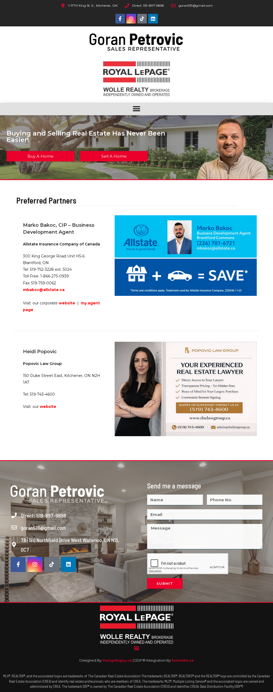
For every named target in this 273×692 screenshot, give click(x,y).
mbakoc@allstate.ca (44, 289)
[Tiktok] (142, 18)
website (67, 303)
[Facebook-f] (120, 18)
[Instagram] (131, 18)
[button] (137, 109)
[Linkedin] (153, 18)
